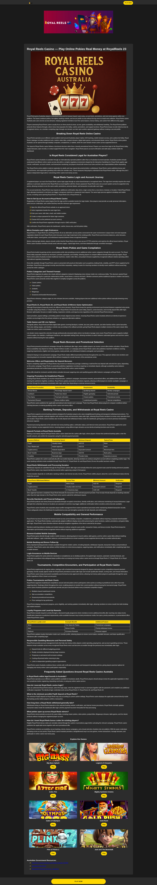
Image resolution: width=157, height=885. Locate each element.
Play (53, 767)
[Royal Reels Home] (31, 3)
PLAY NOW (128, 3)
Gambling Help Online (39, 866)
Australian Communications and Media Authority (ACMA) (50, 863)
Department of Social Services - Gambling (45, 869)
